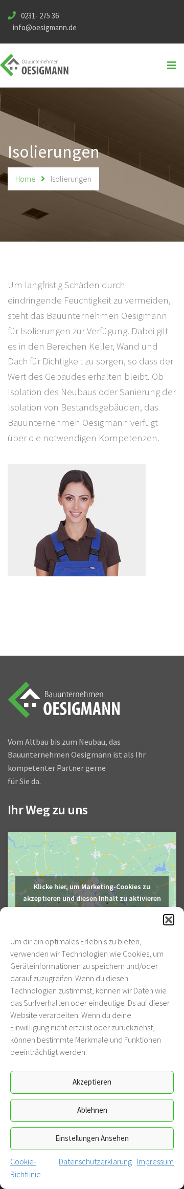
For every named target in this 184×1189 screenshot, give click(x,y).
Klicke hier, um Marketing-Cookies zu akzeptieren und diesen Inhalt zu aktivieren (92, 892)
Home (25, 179)
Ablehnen (92, 1110)
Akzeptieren (92, 1082)
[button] (169, 920)
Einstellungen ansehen (92, 1138)
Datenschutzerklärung (95, 1161)
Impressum (155, 1161)
